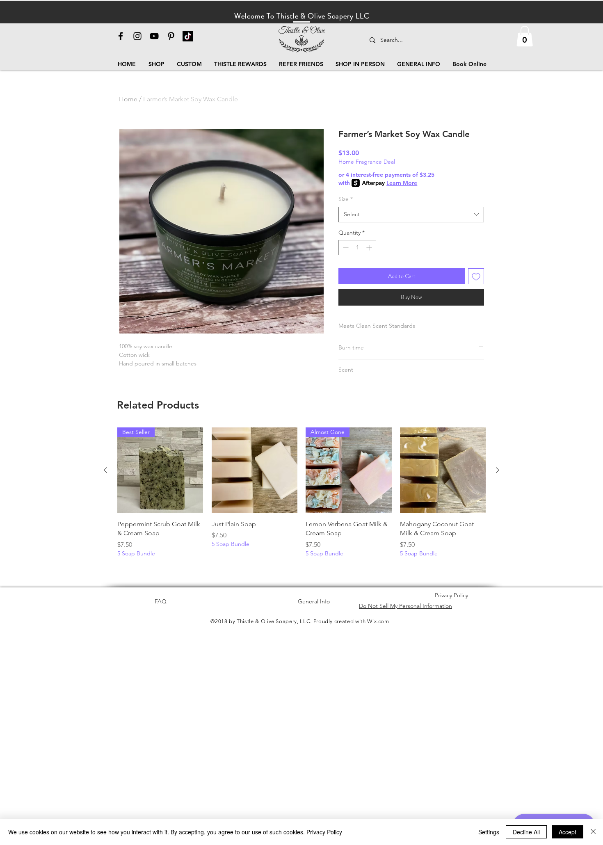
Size (345, 199)
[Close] (593, 831)
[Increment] (370, 247)
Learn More (401, 183)
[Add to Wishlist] (476, 276)
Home (128, 99)
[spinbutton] (357, 247)
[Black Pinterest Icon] (171, 36)
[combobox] (411, 214)
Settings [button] (488, 832)
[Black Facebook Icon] (120, 36)
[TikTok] (188, 36)
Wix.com (378, 621)
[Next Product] (497, 470)
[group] (301, 497)
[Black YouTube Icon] (154, 36)
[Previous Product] (105, 470)
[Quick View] (255, 470)
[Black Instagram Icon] (137, 36)
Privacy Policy (324, 832)
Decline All (526, 832)
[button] (524, 36)
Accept (567, 832)
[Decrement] (345, 247)
